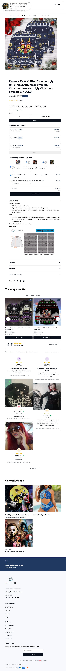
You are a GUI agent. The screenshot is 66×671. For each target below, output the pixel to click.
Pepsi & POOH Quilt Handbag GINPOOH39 (19, 375)
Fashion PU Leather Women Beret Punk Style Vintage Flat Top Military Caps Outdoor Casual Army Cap (19, 419)
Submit (33, 654)
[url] (44, 661)
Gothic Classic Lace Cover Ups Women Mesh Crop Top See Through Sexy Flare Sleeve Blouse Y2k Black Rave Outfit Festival (47, 428)
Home (6, 16)
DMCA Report (19, 664)
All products (13, 16)
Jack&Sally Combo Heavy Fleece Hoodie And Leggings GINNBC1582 (47, 379)
